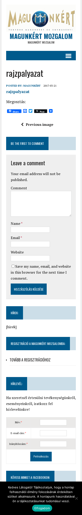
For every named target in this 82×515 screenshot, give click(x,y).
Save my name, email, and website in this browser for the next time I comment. (41, 272)
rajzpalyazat (17, 91)
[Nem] (76, 498)
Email (15, 237)
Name (16, 223)
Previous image (39, 124)
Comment (19, 187)
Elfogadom (42, 508)
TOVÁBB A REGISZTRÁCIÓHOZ (30, 360)
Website (17, 252)
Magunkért (32, 85)
